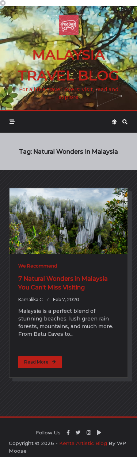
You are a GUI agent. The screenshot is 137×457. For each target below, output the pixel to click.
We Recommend (37, 266)
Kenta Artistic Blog (83, 443)
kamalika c (30, 299)
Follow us (48, 432)
